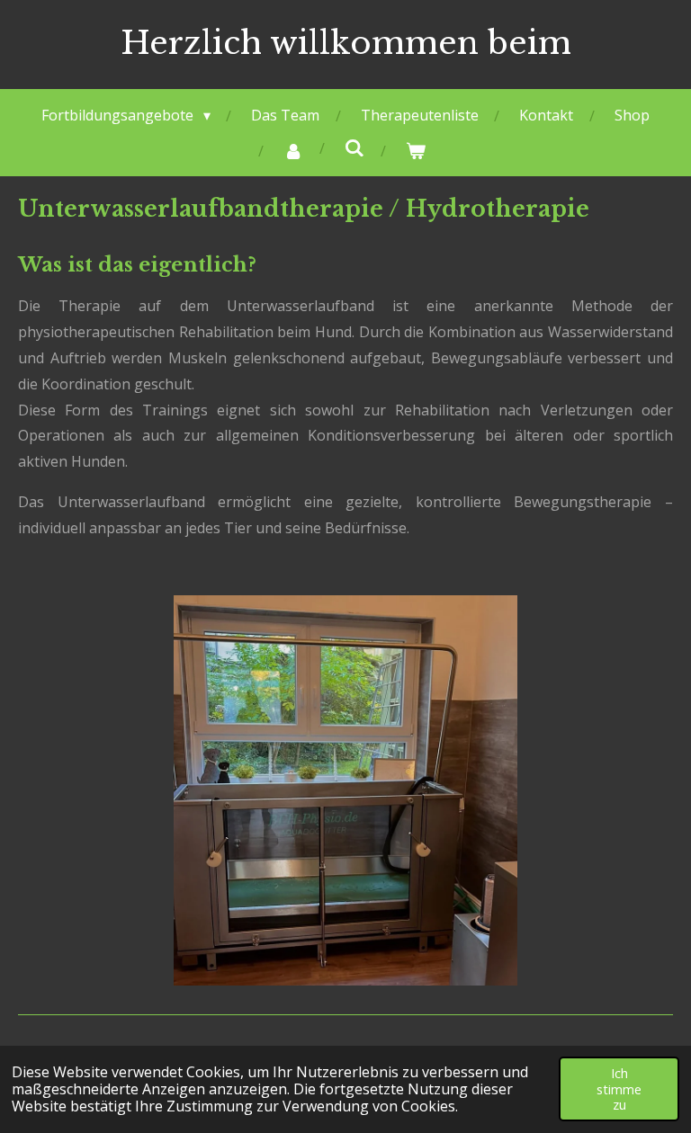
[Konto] (293, 150)
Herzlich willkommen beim (346, 42)
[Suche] (354, 147)
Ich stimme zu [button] (619, 1089)
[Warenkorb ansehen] (415, 150)
